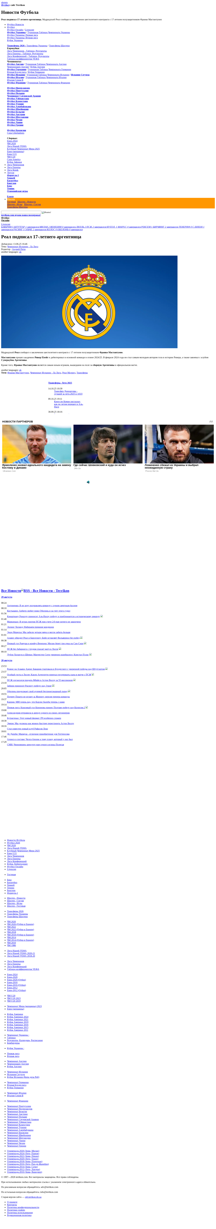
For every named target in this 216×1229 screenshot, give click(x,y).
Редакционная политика (19, 1215)
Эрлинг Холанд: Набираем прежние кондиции (30, 627)
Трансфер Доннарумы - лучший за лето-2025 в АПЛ (68, 392)
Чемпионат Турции (16, 1127)
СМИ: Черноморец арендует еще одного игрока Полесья (35, 744)
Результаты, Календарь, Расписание (25, 1040)
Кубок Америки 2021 (17, 1019)
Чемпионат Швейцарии (19, 1135)
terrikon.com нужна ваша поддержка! (21, 215)
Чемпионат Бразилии (17, 1132)
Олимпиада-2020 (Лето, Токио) (22, 1159)
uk (2, 2)
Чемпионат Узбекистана (19, 1122)
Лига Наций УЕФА (17, 146)
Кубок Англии (37, 67)
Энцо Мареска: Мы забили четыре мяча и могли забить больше (38, 632)
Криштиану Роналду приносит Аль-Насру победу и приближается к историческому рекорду (53, 616)
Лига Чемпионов (15, 164)
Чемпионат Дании (16, 1140)
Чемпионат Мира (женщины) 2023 (24, 1006)
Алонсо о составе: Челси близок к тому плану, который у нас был (40, 739)
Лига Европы (14, 167)
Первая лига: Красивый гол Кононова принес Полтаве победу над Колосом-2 (46, 707)
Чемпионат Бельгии (17, 1111)
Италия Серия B (15, 80)
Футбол (5, 5)
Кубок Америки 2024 (17, 1017)
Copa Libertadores (15, 133)
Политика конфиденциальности (23, 1207)
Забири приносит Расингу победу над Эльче (29, 686)
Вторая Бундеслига (16, 72)
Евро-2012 (12, 987)
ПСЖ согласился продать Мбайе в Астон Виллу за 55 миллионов (40, 680)
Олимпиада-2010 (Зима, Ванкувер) (24, 1172)
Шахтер (11, 199)
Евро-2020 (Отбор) (16, 980)
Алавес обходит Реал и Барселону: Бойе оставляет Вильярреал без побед (43, 638)
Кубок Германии (36, 72)
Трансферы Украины (36, 45)
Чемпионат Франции (17, 1101)
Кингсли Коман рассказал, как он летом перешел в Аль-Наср (68, 404)
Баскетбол (12, 180)
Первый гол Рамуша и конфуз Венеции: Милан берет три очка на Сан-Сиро (45, 643)
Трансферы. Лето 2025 (60, 383)
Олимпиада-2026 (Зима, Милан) (23, 1151)
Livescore (29, 30)
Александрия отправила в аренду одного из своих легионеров (38, 713)
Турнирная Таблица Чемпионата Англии (46, 64)
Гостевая (11, 201)
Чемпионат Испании (17, 1072)
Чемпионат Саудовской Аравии (23, 1119)
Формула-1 (13, 175)
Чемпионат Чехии (16, 1143)
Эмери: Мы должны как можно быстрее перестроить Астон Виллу (40, 723)
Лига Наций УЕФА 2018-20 (21, 956)
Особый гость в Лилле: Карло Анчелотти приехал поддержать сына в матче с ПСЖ (49, 674)
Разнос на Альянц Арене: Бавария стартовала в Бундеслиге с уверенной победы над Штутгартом (56, 669)
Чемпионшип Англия (18, 67)
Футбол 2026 (13, 843)
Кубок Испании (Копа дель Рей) (23, 1077)
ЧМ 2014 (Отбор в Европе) (20, 940)
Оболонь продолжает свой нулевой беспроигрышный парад (37, 691)
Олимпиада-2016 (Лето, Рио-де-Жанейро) (28, 1164)
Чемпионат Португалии (19, 1106)
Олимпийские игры (17, 191)
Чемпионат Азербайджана (20, 1130)
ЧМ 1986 (11, 945)
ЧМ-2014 (11, 937)
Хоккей (11, 178)
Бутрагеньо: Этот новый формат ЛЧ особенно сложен (34, 718)
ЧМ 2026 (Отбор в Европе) (20, 924)
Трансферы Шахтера (59, 45)
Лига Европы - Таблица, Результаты (25, 53)
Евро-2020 (12, 977)
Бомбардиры (13, 1043)
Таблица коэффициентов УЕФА (23, 59)
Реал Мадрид (68, 372)
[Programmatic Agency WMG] (88, 482)
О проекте (12, 1202)
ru (7, 2)
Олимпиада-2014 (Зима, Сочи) (22, 1166)
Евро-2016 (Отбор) (16, 985)
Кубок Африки (14, 162)
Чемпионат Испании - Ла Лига (22, 246)
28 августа (6, 660)
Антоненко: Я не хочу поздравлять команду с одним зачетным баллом (42, 605)
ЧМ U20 (11, 157)
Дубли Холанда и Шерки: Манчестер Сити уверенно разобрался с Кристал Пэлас (48, 654)
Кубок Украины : (15, 1048)
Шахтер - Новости (26, 201)
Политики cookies (16, 1210)
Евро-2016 (12, 982)
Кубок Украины (15, 40)
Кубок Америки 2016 (17, 1025)
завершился (20, 227)
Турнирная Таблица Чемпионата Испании (48, 74)
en (5, 2)
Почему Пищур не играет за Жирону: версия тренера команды (38, 696)
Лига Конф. (13, 170)
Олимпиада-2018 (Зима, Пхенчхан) (24, 1161)
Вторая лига (13, 1056)
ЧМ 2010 (11, 942)
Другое (10, 172)
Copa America (13, 159)
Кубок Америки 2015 (17, 1027)
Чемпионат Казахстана (18, 1124)
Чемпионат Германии (18, 1082)
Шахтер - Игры (14, 204)
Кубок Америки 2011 (17, 1030)
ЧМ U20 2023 (14, 998)
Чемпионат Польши (17, 1117)
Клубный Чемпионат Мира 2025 (23, 149)
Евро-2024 (12, 141)
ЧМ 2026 (11, 143)
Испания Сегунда (16, 1074)
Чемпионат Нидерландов (19, 1109)
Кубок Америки (15, 1014)
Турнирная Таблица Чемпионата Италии (46, 77)
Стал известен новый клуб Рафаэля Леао (27, 728)
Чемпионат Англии (17, 1061)
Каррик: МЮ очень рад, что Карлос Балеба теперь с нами (36, 702)
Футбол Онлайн (15, 30)
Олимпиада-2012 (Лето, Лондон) (23, 1169)
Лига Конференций (17, 861)
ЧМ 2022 (11, 927)
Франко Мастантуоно (18, 372)
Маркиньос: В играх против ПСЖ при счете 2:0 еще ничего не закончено (44, 621)
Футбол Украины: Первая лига (22, 35)
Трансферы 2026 (15, 911)
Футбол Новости (15, 24)
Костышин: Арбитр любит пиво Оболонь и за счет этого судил (38, 611)
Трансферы (82, 372)
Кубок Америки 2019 (17, 1022)
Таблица (11, 1037)
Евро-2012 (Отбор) (16, 990)
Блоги (10, 196)
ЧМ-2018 (11, 932)
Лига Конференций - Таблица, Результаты (28, 56)
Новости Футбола (16, 840)
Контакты (12, 1204)
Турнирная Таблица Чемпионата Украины (48, 32)
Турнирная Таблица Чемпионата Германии (49, 69)
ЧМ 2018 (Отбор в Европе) (20, 935)
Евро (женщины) (15, 151)
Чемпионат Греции (16, 1146)
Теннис (11, 188)
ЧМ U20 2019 (14, 1001)
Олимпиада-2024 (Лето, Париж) (23, 1153)
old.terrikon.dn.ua (33, 1197)
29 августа (6, 597)
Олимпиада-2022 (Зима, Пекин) (23, 1156)
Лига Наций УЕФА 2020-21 (21, 953)
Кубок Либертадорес (17, 864)
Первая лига (13, 1053)
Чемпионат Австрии (17, 1114)
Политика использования (20, 1212)
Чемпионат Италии (16, 1093)
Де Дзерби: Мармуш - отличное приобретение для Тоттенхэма (38, 734)
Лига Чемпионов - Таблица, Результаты (27, 51)
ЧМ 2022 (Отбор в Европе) (20, 929)
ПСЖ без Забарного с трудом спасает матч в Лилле (32, 649)
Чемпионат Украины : (18, 1035)
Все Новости (11, 591)
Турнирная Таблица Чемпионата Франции (48, 82)
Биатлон (11, 183)
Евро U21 (12, 154)
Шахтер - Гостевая (16, 906)
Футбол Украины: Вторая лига (22, 37)
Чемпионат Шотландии (19, 1138)
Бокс (9, 186)
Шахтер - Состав (32, 204)
